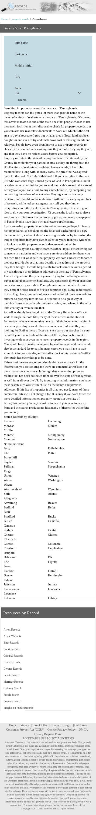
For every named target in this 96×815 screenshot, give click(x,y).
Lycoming (54, 421)
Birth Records (11, 642)
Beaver (52, 502)
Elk (50, 557)
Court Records (11, 649)
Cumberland (56, 548)
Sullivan (9, 466)
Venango (53, 475)
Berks (51, 507)
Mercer (52, 426)
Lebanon (9, 598)
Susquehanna (56, 466)
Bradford (9, 516)
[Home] (48, 7)
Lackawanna (12, 589)
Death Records (11, 662)
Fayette (52, 562)
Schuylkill (10, 457)
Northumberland (14, 444)
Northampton (56, 439)
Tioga (7, 471)
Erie (6, 562)
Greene (8, 575)
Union (8, 475)
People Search (11, 694)
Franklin (9, 571)
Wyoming (54, 489)
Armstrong (10, 502)
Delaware (9, 557)
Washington (55, 480)
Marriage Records (13, 681)
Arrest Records (11, 629)
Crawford (9, 548)
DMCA (83, 729)
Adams (52, 493)
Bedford (9, 507)
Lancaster (54, 589)
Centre (52, 530)
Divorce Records (12, 668)
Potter (51, 453)
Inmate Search (11, 675)
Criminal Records (13, 655)
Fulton (52, 571)
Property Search (12, 701)
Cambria (53, 521)
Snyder (8, 462)
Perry (7, 448)
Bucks (52, 516)
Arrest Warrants (12, 636)
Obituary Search (12, 688)
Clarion (53, 534)
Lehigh (52, 598)
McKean (9, 426)
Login (67, 725)
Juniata (52, 584)
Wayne (8, 484)
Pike (6, 453)
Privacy (24, 725)
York (7, 493)
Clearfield (10, 539)
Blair (7, 512)
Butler (8, 521)
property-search (20, 18)
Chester (8, 534)
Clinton (9, 543)
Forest (7, 566)
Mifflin (8, 430)
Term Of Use (40, 725)
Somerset (53, 462)
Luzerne (9, 421)
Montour (9, 439)
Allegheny (10, 498)
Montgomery (56, 435)
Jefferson (9, 584)
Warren (8, 480)
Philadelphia (56, 448)
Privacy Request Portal (48, 734)
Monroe (9, 435)
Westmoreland (13, 489)
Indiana (8, 580)
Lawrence (10, 593)
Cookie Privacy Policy (61, 729)
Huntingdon (55, 575)
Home (4, 18)
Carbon (8, 530)
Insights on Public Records (18, 707)
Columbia (54, 543)
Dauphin (9, 552)
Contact (56, 725)
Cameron (9, 525)
